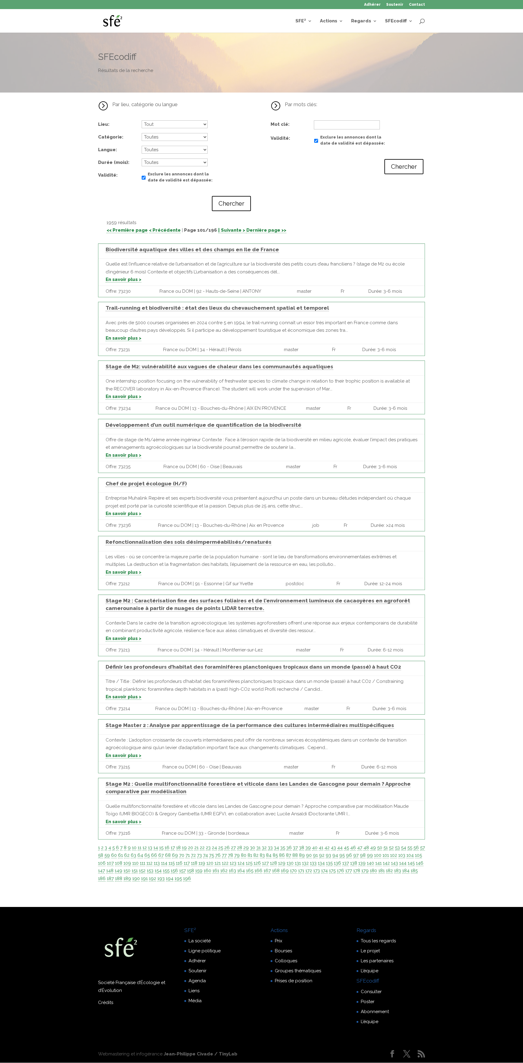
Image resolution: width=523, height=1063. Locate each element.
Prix (278, 941)
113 (157, 863)
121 (218, 863)
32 (264, 847)
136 (337, 863)
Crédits (105, 1002)
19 (184, 847)
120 (209, 863)
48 (366, 847)
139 (362, 863)
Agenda (197, 980)
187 (110, 878)
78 (230, 855)
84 (268, 855)
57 (422, 847)
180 (373, 870)
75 (211, 855)
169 (285, 870)
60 (114, 855)
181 (381, 870)
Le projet (370, 951)
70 (181, 855)
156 (174, 870)
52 (391, 847)
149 (118, 870)
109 (127, 863)
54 (403, 847)
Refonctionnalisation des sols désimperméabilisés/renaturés (188, 542)
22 (202, 847)
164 (241, 870)
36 (289, 847)
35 (282, 847)
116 (179, 863)
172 (308, 870)
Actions (328, 21)
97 (356, 855)
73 (199, 855)
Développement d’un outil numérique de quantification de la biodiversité (203, 425)
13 (150, 847)
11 (139, 847)
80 (243, 855)
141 (378, 863)
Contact (417, 5)
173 (316, 870)
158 (190, 870)
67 (161, 855)
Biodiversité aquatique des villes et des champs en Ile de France (192, 249)
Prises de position (293, 980)
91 (315, 855)
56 (416, 847)
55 (409, 847)
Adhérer (372, 5)
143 (394, 863)
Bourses (283, 951)
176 (340, 870)
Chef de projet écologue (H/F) (146, 484)
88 (295, 855)
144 (402, 863)
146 (419, 863)
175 (332, 870)
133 (313, 863)
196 (187, 878)
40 (314, 847)
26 (227, 847)
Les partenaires (377, 961)
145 (411, 863)
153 (150, 870)
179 (365, 870)
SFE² (300, 21)
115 (172, 863)
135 (329, 863)
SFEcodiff (396, 21)
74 (205, 855)
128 (273, 863)
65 (147, 855)
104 (410, 855)
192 (152, 878)
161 (215, 870)
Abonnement (375, 1011)
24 (214, 847)
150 (126, 870)
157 (182, 870)
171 (301, 870)
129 (281, 863)
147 (101, 870)
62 (127, 855)
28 (239, 847)
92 (321, 855)
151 (135, 870)
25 (220, 847)
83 (262, 855)
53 (397, 847)
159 (198, 870)
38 (301, 847)
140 (370, 863)
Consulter (371, 991)
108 (118, 863)
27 (233, 847)
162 (224, 870)
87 (288, 855)
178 (356, 870)
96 (349, 855)
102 (393, 855)
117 (187, 863)
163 (232, 870)
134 (321, 863)
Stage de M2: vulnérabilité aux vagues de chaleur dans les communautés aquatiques (219, 367)
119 (202, 863)
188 (118, 878)
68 (168, 855)
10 (134, 847)
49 (373, 847)
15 (161, 847)
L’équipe (369, 970)
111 (142, 863)
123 (233, 863)
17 (173, 847)
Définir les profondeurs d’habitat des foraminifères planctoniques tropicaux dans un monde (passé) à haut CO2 (253, 667)
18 (178, 847)
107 (110, 863)
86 (282, 855)
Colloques (286, 961)
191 (144, 878)
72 (193, 855)
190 (136, 878)
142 (386, 863)
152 (142, 870)
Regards (361, 21)
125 (249, 863)
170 (293, 870)
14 (155, 847)
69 (175, 855)
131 (298, 863)
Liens (194, 990)
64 (140, 855)
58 (100, 855)
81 (250, 855)
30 (252, 847)
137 (345, 863)
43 (333, 847)
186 (102, 878)
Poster (367, 1001)
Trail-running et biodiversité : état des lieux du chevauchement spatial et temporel (217, 308)
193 (161, 878)
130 (290, 863)
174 (324, 870)
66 (154, 855)
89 (302, 855)
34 (276, 847)
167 (267, 870)
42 (327, 847)
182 (389, 870)
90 (309, 855)
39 (308, 847)
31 (258, 847)
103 (401, 855)
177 (348, 870)
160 (207, 870)
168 (276, 870)
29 (246, 847)
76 (218, 855)
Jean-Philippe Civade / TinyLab (200, 1054)
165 (249, 870)
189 (127, 878)
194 (169, 878)
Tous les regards (378, 941)
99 (370, 855)
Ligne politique (205, 951)
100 (377, 855)
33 (270, 847)
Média (195, 1000)
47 (359, 847)
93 (328, 855)
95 (342, 855)
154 (158, 870)
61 (120, 855)
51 (385, 847)
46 (353, 847)
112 (149, 863)
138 (353, 863)
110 (135, 863)
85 (275, 855)
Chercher (231, 203)
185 (414, 870)
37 (295, 847)
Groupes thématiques (298, 970)
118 (194, 863)
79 (237, 855)
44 (340, 847)
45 (346, 847)
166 (258, 870)
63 (133, 855)
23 (208, 847)
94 (335, 855)
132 (305, 863)
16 (167, 847)
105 (418, 855)
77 (224, 855)
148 (109, 870)
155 (166, 870)
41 (321, 847)
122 (225, 863)
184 (406, 870)
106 (102, 863)
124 (241, 863)
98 (363, 855)
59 (107, 855)
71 (188, 855)
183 (397, 870)
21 (196, 847)
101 (386, 855)
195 (178, 878)
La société (200, 941)
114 (164, 863)
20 (190, 847)
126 (257, 863)
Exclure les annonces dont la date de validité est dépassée (179, 177)
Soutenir (394, 5)
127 (265, 863)
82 (255, 855)
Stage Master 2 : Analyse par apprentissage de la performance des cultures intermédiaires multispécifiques (250, 725)
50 (379, 847)
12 (145, 847)
